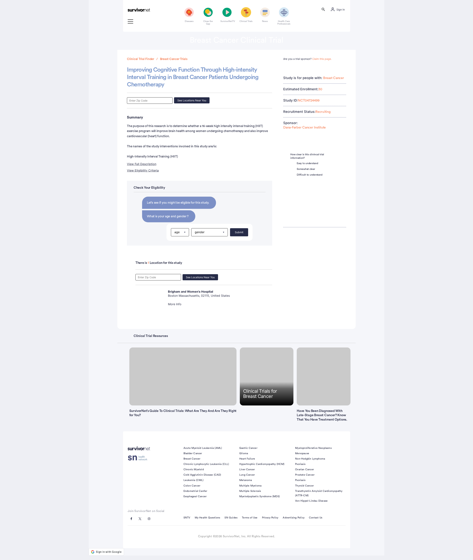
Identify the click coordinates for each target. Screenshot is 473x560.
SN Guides (230, 517)
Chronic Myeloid (193, 469)
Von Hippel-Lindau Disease (311, 501)
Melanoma (245, 480)
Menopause (302, 453)
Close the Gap (208, 22)
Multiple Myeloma (250, 485)
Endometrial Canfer (195, 491)
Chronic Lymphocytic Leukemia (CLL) (206, 464)
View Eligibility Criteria (143, 170)
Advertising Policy (293, 517)
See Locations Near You (191, 100)
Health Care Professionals (283, 22)
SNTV (186, 517)
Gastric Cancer (248, 448)
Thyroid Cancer (304, 485)
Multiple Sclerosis (250, 491)
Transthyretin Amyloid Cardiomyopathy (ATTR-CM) (318, 493)
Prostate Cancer (304, 475)
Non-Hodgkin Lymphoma (310, 459)
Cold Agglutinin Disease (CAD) (202, 475)
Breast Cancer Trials (174, 59)
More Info (174, 304)
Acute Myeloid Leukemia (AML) (202, 448)
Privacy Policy (270, 517)
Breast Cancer (333, 78)
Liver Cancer (247, 469)
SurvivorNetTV (227, 21)
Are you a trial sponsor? (307, 58)
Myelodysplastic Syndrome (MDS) (259, 496)
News (265, 21)
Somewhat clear (306, 169)
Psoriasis (300, 464)
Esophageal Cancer (195, 496)
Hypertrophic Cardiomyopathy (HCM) (262, 464)
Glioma (243, 453)
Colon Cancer (191, 485)
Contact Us (315, 517)
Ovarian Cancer (304, 469)
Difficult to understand (309, 175)
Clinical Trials (245, 21)
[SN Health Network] (139, 458)
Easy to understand (307, 163)
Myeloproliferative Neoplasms (313, 448)
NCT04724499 (308, 100)
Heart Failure (247, 459)
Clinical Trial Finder (140, 59)
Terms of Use (249, 517)
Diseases (189, 21)
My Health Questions (207, 517)
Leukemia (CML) (193, 480)
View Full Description (141, 164)
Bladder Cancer (192, 453)
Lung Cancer (247, 475)
